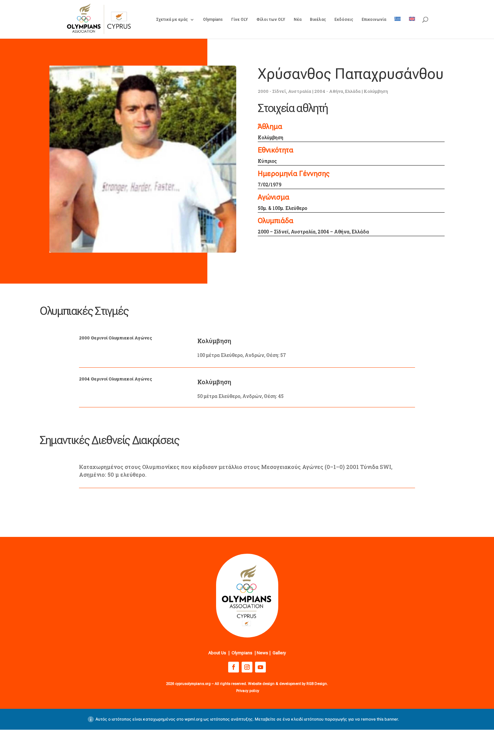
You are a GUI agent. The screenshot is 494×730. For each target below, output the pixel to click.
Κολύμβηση (376, 91)
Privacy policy (247, 691)
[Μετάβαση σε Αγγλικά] (412, 28)
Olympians (213, 19)
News (262, 652)
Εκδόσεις (343, 19)
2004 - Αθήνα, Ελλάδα (337, 91)
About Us (217, 652)
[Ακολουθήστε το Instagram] (247, 667)
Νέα (297, 19)
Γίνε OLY (239, 19)
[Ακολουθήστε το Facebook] (233, 667)
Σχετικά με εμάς (172, 19)
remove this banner (379, 719)
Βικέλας (318, 19)
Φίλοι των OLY (270, 19)
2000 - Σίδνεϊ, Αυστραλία (284, 91)
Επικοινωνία (374, 19)
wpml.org (193, 719)
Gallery (279, 652)
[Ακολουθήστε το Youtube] (260, 667)
